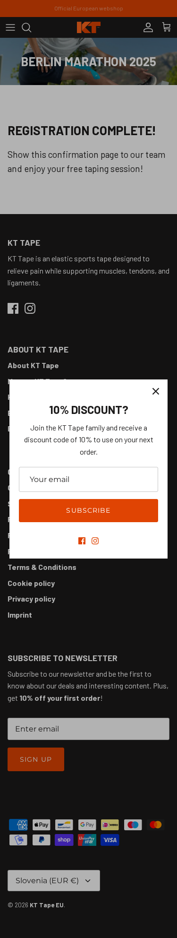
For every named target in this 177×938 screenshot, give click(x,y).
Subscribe (88, 510)
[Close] (155, 391)
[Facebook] (81, 540)
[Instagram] (95, 540)
